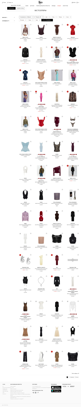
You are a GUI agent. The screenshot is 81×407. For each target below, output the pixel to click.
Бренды (53, 5)
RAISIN (25, 178)
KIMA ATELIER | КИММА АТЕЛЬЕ (73, 62)
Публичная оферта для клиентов (16, 391)
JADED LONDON (57, 82)
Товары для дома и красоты (43, 5)
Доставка (12, 387)
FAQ (3, 392)
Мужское (26, 5)
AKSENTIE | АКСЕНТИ (57, 37)
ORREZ (25, 223)
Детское (32, 5)
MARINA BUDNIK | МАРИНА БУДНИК (73, 292)
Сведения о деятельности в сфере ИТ (16, 398)
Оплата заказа (13, 386)
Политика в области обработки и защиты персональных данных (20, 395)
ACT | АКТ (25, 341)
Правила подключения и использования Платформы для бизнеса (41, 388)
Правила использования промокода (16, 390)
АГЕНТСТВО (65, 5)
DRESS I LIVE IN (25, 37)
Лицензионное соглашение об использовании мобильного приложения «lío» (20, 397)
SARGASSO (73, 37)
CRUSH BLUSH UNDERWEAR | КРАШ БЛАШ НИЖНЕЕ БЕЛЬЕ (72, 130)
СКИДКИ (59, 5)
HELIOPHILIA (57, 104)
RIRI (57, 267)
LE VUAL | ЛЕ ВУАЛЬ (41, 156)
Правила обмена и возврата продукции (17, 392)
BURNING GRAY (25, 364)
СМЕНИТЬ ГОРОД (20, 8)
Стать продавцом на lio (36, 386)
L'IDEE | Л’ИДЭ (41, 106)
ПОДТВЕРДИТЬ (11, 8)
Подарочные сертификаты (5, 389)
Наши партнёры (5, 391)
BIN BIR (41, 37)
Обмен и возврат (13, 389)
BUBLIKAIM (73, 223)
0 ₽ (78, 2)
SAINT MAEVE (41, 364)
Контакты (4, 394)
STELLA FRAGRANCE (57, 202)
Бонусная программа (6, 387)
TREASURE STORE (25, 267)
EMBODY (25, 246)
